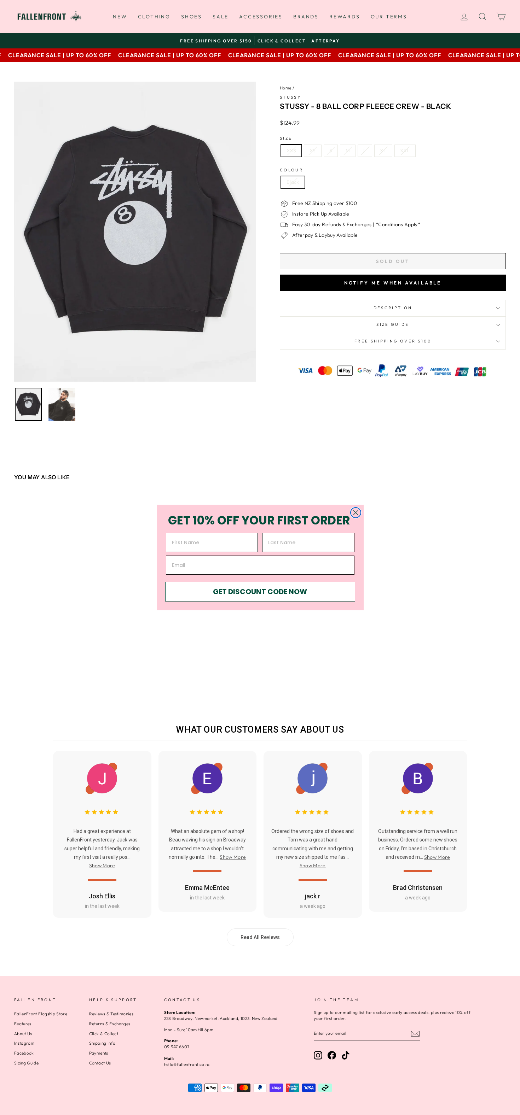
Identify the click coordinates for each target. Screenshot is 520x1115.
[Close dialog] (356, 512)
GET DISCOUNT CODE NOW (260, 592)
